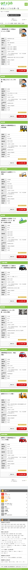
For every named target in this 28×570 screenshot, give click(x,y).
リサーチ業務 (23, 538)
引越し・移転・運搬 (5, 535)
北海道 (2, 524)
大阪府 (8, 527)
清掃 (8, 537)
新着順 (11, 23)
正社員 (9, 557)
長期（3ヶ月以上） (12, 561)
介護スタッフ (9, 547)
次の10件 (23, 19)
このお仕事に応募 (21, 70)
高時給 (6, 501)
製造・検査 (16, 533)
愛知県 (21, 526)
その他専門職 (11, 543)
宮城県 (11, 524)
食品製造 (20, 533)
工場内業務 (4, 262)
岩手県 (8, 524)
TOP (2, 566)
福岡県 (18, 527)
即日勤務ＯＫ (7, 507)
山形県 (18, 524)
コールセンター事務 (8, 504)
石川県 (15, 526)
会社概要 (5, 566)
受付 (6, 540)
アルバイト (5, 557)
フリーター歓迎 (7, 497)
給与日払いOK (7, 494)
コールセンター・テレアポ (17, 540)
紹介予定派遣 (19, 557)
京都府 (5, 527)
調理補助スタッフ (11, 545)
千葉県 (5, 526)
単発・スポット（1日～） (21, 561)
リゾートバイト (17, 543)
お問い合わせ (18, 566)
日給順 (19, 23)
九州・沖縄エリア (4, 553)
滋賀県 (2, 527)
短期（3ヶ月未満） (4, 561)
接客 (18, 537)
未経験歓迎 (7, 511)
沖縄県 (2, 529)
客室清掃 (24, 545)
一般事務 (2, 540)
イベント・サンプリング (5, 538)
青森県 (5, 524)
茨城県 (21, 524)
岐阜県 (18, 526)
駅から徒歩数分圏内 (8, 514)
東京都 (8, 526)
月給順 (22, 23)
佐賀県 (21, 527)
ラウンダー (23, 543)
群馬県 (24, 524)
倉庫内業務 (4, 169)
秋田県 (14, 524)
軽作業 (3, 26)
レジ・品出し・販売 (13, 537)
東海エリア (16, 551)
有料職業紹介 (13, 557)
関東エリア (11, 551)
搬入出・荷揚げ (21, 535)
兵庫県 (11, 527)
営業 (10, 542)
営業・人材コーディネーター (17, 542)
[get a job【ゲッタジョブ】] (7, 3)
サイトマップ (24, 566)
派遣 (2, 557)
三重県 (24, 526)
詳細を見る (12, 70)
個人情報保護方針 (11, 566)
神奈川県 (12, 526)
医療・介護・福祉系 (5, 543)
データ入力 (9, 540)
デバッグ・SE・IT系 (5, 542)
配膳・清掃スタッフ (18, 545)
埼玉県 (2, 526)
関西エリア (21, 551)
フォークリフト (5, 390)
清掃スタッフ (3, 547)
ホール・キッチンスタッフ (16, 538)
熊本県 (24, 527)
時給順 (15, 23)
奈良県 (14, 527)
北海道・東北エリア (5, 551)
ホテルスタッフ (4, 545)
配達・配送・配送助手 (13, 535)
